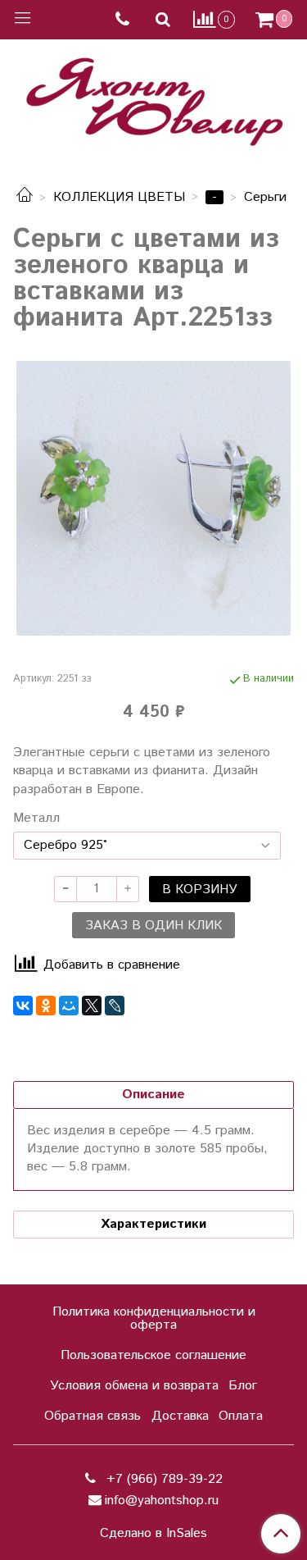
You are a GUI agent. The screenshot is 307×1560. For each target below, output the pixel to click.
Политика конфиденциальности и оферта (153, 1318)
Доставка (180, 1416)
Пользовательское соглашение (153, 1355)
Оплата (241, 1416)
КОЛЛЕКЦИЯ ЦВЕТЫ (119, 197)
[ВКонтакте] (23, 1005)
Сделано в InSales (153, 1533)
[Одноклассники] (46, 1005)
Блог (242, 1385)
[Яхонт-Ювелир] (153, 98)
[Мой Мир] (69, 1005)
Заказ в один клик (153, 925)
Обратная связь (92, 1416)
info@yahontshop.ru (162, 1500)
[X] (92, 1005)
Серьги (265, 197)
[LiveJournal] (114, 1005)
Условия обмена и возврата (134, 1385)
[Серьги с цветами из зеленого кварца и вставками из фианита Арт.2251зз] (153, 498)
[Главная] (24, 197)
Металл (36, 818)
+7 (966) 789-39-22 (162, 1479)
